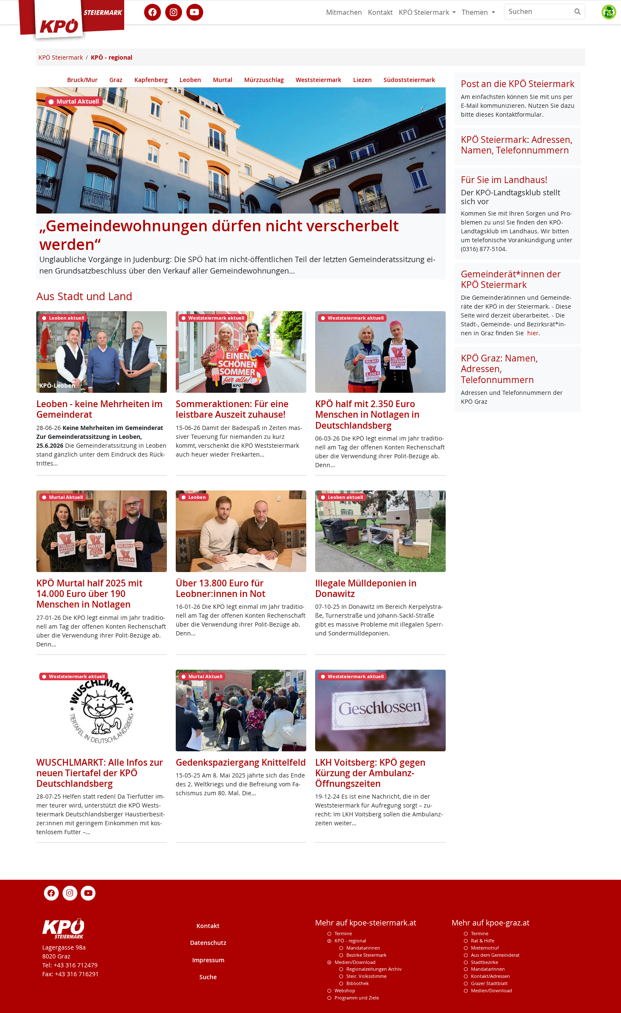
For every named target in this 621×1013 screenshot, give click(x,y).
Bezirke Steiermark (366, 955)
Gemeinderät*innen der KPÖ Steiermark (511, 279)
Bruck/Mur (82, 80)
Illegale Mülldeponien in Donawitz (366, 588)
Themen (476, 12)
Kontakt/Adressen (490, 976)
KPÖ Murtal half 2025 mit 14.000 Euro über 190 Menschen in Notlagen (89, 593)
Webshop (345, 990)
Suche (208, 977)
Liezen (362, 80)
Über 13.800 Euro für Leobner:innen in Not (220, 588)
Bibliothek (357, 983)
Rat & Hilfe (482, 940)
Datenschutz (208, 943)
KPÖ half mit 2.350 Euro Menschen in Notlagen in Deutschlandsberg (367, 414)
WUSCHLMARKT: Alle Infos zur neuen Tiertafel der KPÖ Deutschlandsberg (99, 772)
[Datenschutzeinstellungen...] (608, 12)
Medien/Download (355, 962)
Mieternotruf (485, 948)
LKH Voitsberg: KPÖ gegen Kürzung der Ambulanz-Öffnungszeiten (370, 772)
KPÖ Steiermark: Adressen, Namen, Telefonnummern (516, 145)
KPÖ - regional (350, 940)
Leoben (190, 80)
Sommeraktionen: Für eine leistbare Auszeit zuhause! (232, 409)
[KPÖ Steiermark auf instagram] (173, 11)
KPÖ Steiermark (425, 12)
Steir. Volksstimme (366, 976)
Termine (343, 933)
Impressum (208, 960)
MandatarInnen (488, 969)
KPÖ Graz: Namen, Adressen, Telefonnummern (499, 368)
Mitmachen (344, 12)
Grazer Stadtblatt (489, 983)
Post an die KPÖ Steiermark (518, 84)
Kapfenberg (151, 80)
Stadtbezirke (484, 962)
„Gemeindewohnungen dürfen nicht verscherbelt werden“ (219, 235)
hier (533, 333)
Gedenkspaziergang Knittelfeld (241, 762)
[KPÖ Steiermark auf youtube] (194, 11)
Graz (116, 80)
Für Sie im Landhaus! (504, 180)
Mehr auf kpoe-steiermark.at (365, 923)
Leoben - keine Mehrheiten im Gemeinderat (99, 409)
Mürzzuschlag (264, 80)
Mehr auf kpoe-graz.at (490, 923)
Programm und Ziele (357, 997)
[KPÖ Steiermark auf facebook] (152, 11)
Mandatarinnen (363, 948)
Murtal (222, 80)
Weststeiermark (318, 80)
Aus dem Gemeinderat (495, 955)
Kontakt (380, 12)
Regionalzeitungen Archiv (374, 969)
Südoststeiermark (409, 80)
